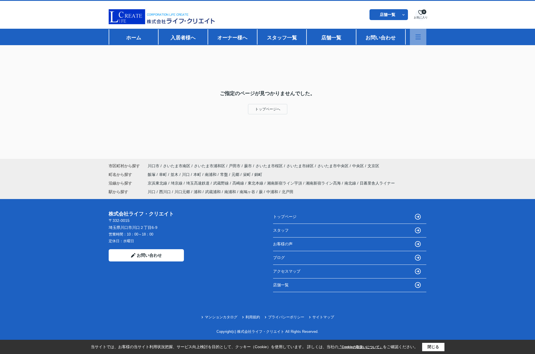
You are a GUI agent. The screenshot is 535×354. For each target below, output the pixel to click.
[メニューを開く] (418, 36)
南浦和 (211, 174)
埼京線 (177, 183)
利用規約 (252, 317)
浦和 (197, 192)
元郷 (236, 174)
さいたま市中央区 (333, 166)
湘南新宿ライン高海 (324, 183)
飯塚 (152, 174)
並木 (175, 174)
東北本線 (256, 183)
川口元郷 (182, 192)
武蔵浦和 (213, 192)
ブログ (279, 257)
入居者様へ (183, 37)
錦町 (258, 174)
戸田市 (234, 166)
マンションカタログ (221, 317)
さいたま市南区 (176, 166)
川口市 (153, 166)
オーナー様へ (232, 37)
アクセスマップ (286, 271)
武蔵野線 (221, 183)
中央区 (358, 166)
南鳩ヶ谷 (247, 192)
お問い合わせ (381, 37)
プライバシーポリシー (286, 317)
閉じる (433, 347)
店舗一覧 (387, 14)
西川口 (165, 192)
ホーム (133, 37)
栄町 (247, 174)
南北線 (350, 183)
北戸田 (287, 192)
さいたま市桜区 (269, 166)
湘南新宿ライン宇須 (285, 183)
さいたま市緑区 (300, 166)
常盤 (224, 174)
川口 (186, 174)
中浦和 (272, 192)
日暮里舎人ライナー (377, 183)
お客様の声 (283, 244)
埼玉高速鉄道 (198, 183)
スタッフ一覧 (282, 37)
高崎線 (238, 183)
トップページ (284, 216)
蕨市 (248, 166)
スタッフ (281, 230)
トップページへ (267, 109)
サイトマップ (323, 317)
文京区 (373, 166)
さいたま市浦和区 (209, 166)
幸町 (163, 174)
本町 (197, 174)
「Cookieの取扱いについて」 (360, 347)
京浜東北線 (158, 183)
